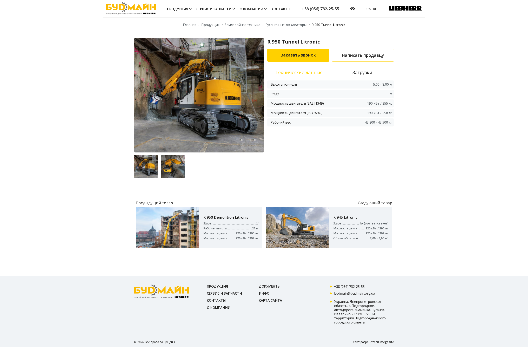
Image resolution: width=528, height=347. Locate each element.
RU (375, 9)
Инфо (264, 293)
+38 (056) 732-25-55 (320, 9)
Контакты (216, 300)
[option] (199, 95)
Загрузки (362, 72)
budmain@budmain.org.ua (354, 293)
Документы (269, 286)
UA (368, 9)
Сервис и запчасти (224, 293)
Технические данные (299, 72)
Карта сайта (270, 300)
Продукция (217, 286)
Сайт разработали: (373, 342)
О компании (218, 307)
